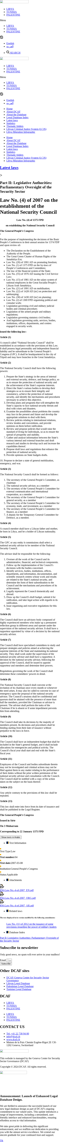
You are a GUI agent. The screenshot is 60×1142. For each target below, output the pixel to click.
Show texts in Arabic (10, 837)
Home (9, 108)
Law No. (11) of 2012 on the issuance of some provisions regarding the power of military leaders (31, 925)
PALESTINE (13, 14)
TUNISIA (11, 11)
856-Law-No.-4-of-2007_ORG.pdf (18, 898)
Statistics (10, 123)
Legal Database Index (17, 117)
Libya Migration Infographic (20, 132)
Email (3, 960)
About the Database (16, 114)
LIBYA (10, 9)
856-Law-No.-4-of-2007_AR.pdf (17, 905)
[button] (30, 20)
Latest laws (12, 120)
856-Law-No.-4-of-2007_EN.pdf (17, 890)
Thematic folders (14, 126)
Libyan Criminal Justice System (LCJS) (26, 129)
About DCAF (13, 111)
